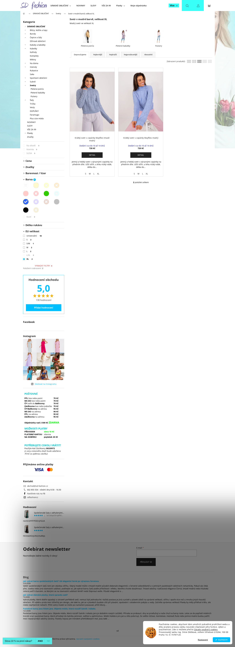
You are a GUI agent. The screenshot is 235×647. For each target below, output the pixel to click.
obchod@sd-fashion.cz (37, 486)
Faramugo (34, 114)
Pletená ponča (37, 89)
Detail (92, 155)
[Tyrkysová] (56, 193)
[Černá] (26, 210)
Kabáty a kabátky (37, 45)
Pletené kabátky (38, 92)
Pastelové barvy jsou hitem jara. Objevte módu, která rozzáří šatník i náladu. (59, 609)
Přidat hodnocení (43, 307)
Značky (30, 137)
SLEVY (30, 125)
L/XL (30, 255)
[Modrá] (26, 201)
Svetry (33, 85)
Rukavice (34, 70)
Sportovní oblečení (38, 78)
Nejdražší (113, 54)
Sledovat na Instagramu (46, 384)
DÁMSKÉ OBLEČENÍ (36, 26)
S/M (30, 243)
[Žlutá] (46, 185)
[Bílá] (26, 185)
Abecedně (148, 54)
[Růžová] (26, 193)
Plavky (30, 133)
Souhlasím (223, 639)
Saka (32, 74)
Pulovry (34, 96)
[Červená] (36, 193)
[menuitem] (61, 5)
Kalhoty (33, 52)
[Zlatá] (36, 210)
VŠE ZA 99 (31, 129)
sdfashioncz (32, 497)
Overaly (33, 67)
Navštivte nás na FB (36, 493)
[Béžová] (36, 185)
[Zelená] (46, 193)
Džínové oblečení (38, 41)
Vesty (32, 107)
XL (29, 259)
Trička (32, 103)
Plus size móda (37, 118)
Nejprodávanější (130, 54)
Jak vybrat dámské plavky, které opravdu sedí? (45, 595)
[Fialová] (36, 201)
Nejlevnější (97, 54)
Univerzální (34, 235)
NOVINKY (31, 122)
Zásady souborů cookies (206, 629)
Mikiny (33, 59)
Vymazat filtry (42, 265)
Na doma (34, 63)
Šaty (32, 100)
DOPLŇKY (34, 111)
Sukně (33, 81)
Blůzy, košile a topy (38, 30)
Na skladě (32, 145)
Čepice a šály (36, 37)
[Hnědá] (46, 201)
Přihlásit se (146, 562)
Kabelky (33, 48)
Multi (30, 216)
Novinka (31, 149)
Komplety (34, 56)
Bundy (33, 33)
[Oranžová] (56, 185)
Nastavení (203, 639)
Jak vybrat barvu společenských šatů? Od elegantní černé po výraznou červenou (61, 581)
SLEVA (30, 153)
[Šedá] (56, 201)
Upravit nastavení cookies (88, 639)
